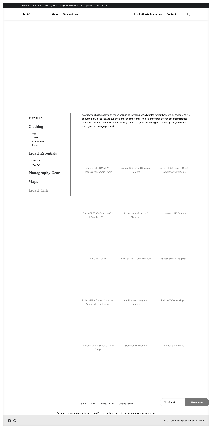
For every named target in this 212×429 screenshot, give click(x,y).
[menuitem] (24, 14)
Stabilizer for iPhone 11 (136, 345)
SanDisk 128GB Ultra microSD (136, 258)
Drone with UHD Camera (173, 213)
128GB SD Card (98, 258)
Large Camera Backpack (173, 258)
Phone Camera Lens (173, 345)
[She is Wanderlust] (106, 14)
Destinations (70, 14)
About (55, 14)
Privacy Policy (107, 403)
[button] (24, 14)
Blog (92, 403)
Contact (171, 14)
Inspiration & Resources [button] (148, 14)
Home (82, 403)
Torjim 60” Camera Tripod (173, 300)
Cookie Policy (126, 403)
